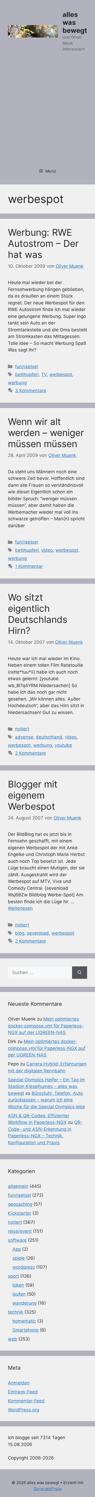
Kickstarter (19, 1213)
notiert (22, 728)
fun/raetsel (26, 366)
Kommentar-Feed (26, 1400)
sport (13, 1276)
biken (18, 1285)
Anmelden (19, 1382)
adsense (24, 737)
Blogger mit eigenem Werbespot (33, 795)
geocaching (20, 1204)
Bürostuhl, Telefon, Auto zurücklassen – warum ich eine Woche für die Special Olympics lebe (46, 1100)
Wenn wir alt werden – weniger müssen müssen (46, 432)
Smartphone (25, 1330)
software (17, 1240)
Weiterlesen (20, 908)
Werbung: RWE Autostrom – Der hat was (43, 243)
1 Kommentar (29, 566)
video (47, 550)
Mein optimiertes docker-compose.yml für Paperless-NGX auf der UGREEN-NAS (46, 1025)
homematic (24, 1321)
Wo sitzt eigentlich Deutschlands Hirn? (37, 614)
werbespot (60, 374)
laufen (19, 1294)
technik (15, 1312)
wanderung (24, 1303)
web (12, 1339)
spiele (18, 1258)
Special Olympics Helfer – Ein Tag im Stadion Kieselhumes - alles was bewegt (46, 1086)
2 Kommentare (30, 753)
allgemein (18, 1186)
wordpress (23, 1267)
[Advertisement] (47, 113)
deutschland (49, 737)
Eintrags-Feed (23, 1391)
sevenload (38, 933)
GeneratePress (48, 1488)
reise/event (20, 1231)
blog (19, 933)
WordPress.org (23, 1409)
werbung (17, 382)
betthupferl (27, 374)
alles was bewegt (75, 22)
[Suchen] (79, 972)
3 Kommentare (30, 390)
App (16, 1249)
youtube (63, 745)
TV (44, 374)
